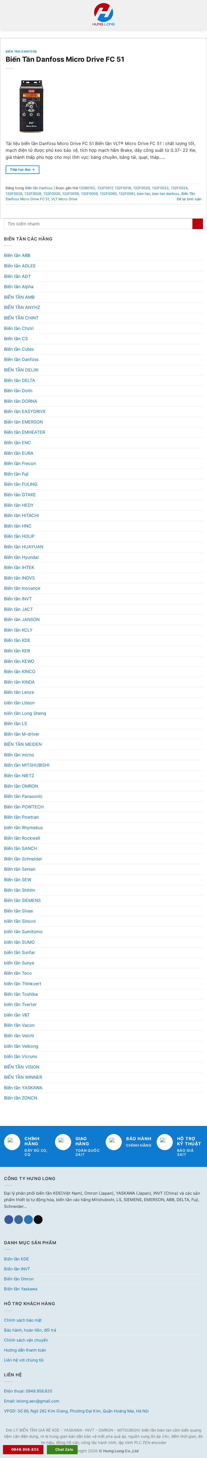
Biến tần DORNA (20, 401)
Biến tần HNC (18, 526)
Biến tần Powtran (21, 817)
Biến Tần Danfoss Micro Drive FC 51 (65, 59)
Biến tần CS (16, 338)
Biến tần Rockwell (22, 838)
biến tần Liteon (19, 702)
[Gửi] (197, 224)
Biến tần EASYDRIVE (25, 411)
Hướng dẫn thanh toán (25, 1350)
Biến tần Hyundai (21, 557)
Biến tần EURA (18, 453)
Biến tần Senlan (19, 869)
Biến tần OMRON (21, 786)
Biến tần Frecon (20, 463)
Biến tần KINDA (19, 682)
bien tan (143, 194)
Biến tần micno (19, 754)
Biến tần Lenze (19, 692)
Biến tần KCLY (18, 630)
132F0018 (123, 188)
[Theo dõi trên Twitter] (28, 1219)
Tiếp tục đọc (22, 169)
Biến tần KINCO (19, 671)
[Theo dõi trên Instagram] (18, 1219)
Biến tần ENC (17, 442)
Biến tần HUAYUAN (23, 546)
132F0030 (51, 194)
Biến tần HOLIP (19, 536)
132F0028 (33, 194)
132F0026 (14, 194)
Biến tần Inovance (22, 588)
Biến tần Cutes (19, 349)
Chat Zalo (64, 1449)
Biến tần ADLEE (20, 265)
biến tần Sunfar (19, 952)
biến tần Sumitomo (23, 931)
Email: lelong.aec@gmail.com (31, 1401)
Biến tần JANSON (22, 619)
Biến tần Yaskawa (20, 1288)
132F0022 (160, 188)
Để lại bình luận (189, 199)
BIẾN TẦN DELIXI (21, 370)
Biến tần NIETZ (19, 775)
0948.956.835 (25, 1449)
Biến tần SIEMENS (22, 900)
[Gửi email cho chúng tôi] (38, 1219)
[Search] (201, 15)
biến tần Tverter (20, 1004)
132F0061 (127, 194)
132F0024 (179, 188)
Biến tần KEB (17, 650)
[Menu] (7, 15)
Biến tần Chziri (19, 328)
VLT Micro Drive (64, 199)
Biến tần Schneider (23, 858)
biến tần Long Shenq (25, 713)
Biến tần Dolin (18, 390)
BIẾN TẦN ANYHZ (22, 307)
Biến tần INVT (18, 598)
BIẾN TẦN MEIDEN (23, 744)
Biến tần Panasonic (23, 796)
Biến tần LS (15, 723)
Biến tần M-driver (21, 734)
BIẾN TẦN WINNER (23, 1077)
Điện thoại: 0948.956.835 (28, 1391)
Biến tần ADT (17, 276)
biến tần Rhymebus (23, 827)
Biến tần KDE (17, 640)
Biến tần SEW (17, 879)
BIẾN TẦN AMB (19, 297)
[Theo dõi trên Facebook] (8, 1219)
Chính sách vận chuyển (26, 1340)
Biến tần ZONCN (20, 1098)
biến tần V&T (17, 1015)
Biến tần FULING (20, 484)
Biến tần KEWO (19, 661)
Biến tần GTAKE (20, 494)
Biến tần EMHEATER (24, 432)
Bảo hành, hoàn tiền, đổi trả (30, 1330)
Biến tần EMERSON (23, 422)
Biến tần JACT (18, 609)
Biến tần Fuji (16, 474)
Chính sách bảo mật (23, 1320)
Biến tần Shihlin (19, 890)
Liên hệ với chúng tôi (24, 1360)
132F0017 (105, 188)
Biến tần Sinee (18, 911)
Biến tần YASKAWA (23, 1087)
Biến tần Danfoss (21, 359)
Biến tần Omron (19, 1278)
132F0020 (141, 188)
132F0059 (89, 194)
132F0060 (108, 194)
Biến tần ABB (17, 255)
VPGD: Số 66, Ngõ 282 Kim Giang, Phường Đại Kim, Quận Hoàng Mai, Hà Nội (76, 1411)
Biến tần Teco (18, 973)
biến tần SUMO (19, 942)
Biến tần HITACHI (21, 515)
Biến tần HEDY (19, 505)
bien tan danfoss (165, 194)
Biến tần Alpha (18, 286)
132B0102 (87, 188)
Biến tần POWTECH (24, 806)
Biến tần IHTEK (19, 567)
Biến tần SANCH (20, 848)
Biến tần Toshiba (21, 994)
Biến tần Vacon (19, 1025)
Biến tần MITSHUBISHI (26, 765)
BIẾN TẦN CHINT (21, 317)
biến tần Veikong (21, 1046)
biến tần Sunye (19, 963)
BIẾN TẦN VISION (21, 1067)
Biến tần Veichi (19, 1035)
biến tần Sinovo (20, 921)
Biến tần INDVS (19, 578)
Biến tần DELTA (19, 380)
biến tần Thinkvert (22, 983)
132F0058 (70, 194)
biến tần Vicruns (20, 1056)
